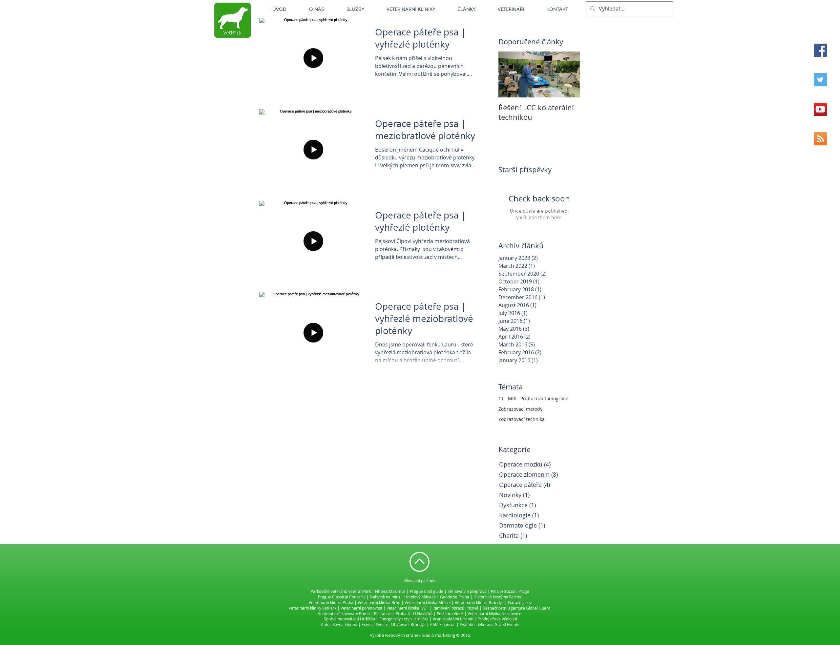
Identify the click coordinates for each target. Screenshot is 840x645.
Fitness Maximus (390, 591)
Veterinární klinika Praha (331, 602)
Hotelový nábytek (420, 596)
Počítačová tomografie (544, 398)
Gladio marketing (438, 635)
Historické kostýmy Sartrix (497, 596)
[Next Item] (570, 75)
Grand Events (506, 624)
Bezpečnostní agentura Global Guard (516, 608)
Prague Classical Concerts (342, 596)
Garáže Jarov (520, 602)
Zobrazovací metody (520, 409)
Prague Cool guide (426, 591)
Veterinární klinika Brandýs (479, 602)
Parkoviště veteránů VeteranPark (341, 591)
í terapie (465, 618)
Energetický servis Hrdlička (404, 618)
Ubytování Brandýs (408, 624)
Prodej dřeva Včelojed (497, 618)
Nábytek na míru (385, 596)
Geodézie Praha (454, 596)
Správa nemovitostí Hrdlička (349, 618)
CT (501, 398)
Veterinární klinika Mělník (428, 602)
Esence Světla (374, 624)
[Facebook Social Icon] (820, 50)
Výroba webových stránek (395, 635)
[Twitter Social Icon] (820, 79)
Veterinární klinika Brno (379, 602)
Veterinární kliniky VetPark (312, 608)
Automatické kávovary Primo (344, 613)
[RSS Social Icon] (820, 138)
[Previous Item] (509, 75)
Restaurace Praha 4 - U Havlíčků (403, 613)
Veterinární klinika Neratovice (494, 613)
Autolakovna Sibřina (339, 624)
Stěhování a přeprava (467, 591)
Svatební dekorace (477, 624)
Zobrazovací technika (521, 419)
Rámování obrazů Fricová (455, 608)
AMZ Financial (442, 624)
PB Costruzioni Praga (510, 591)
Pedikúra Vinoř (450, 613)
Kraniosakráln (445, 618)
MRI (512, 398)
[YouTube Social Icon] (820, 109)
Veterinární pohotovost (361, 608)
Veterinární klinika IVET (407, 608)
